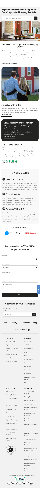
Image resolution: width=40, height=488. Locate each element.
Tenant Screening (11, 409)
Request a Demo (10, 402)
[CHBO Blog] (16, 483)
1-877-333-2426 (9, 323)
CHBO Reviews (28, 345)
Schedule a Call (29, 323)
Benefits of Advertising (12, 354)
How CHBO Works (11, 341)
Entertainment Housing (30, 459)
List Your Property (29, 400)
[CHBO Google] (31, 483)
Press (25, 355)
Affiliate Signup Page (11, 358)
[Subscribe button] (34, 314)
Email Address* (6, 264)
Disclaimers (27, 373)
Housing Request (29, 397)
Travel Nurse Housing (30, 439)
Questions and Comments (9, 281)
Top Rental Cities (10, 345)
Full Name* (5, 255)
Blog (25, 352)
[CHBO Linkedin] (23, 483)
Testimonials (27, 363)
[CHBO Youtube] (12, 483)
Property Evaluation (11, 395)
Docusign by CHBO (11, 405)
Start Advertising (6, 114)
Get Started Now (9, 136)
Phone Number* (6, 272)
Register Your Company (12, 420)
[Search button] (35, 18)
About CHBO (28, 341)
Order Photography (11, 429)
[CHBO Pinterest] (27, 483)
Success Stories (28, 348)
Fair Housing (27, 366)
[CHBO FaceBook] (8, 483)
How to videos (10, 413)
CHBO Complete (28, 359)
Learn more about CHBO (9, 63)
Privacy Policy (28, 370)
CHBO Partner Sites (11, 361)
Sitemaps (27, 383)
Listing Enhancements (30, 424)
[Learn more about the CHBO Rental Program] (9, 161)
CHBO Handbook (11, 416)
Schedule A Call (28, 404)
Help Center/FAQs (11, 391)
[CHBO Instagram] (20, 483)
